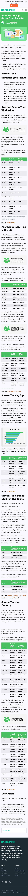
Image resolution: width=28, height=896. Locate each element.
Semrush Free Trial (19, 873)
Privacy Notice (14, 890)
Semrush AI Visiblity (20, 870)
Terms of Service (5, 890)
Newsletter (4, 870)
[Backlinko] (8, 10)
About (16, 868)
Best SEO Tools (5, 875)
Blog (2, 868)
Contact (17, 875)
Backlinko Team (13, 21)
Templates (4, 873)
